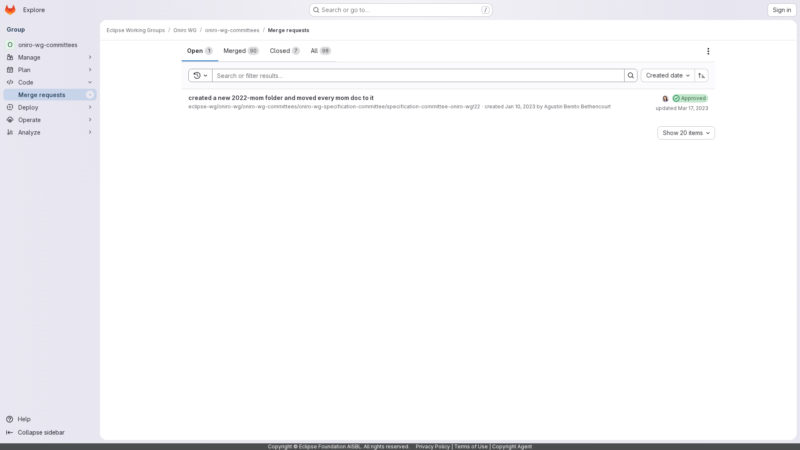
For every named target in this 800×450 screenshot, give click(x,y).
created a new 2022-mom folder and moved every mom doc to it (281, 97)
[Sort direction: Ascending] (701, 75)
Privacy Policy (433, 446)
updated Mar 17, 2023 (682, 108)
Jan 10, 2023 (520, 106)
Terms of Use (471, 446)
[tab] (200, 50)
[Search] (631, 75)
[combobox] (668, 75)
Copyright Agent (512, 446)
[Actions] (708, 51)
